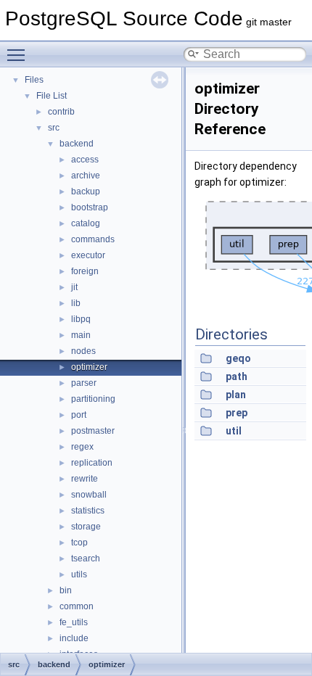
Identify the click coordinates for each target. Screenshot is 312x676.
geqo (238, 358)
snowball (89, 495)
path (236, 376)
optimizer (89, 367)
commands (93, 239)
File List (51, 96)
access (85, 159)
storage (86, 527)
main (81, 335)
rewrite (84, 479)
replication (91, 463)
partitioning (93, 399)
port (78, 415)
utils (79, 574)
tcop (79, 542)
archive (85, 175)
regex (82, 447)
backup (85, 191)
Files (34, 80)
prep (236, 413)
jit (74, 287)
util (234, 431)
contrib (61, 112)
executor (88, 255)
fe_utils (73, 622)
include (74, 638)
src (53, 128)
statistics (87, 511)
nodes (83, 351)
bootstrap (89, 207)
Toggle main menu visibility (19, 54)
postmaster (93, 431)
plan (236, 394)
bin (65, 590)
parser (84, 383)
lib (76, 303)
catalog (85, 223)
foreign (85, 271)
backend (76, 144)
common (76, 606)
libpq (81, 319)
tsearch (85, 558)
